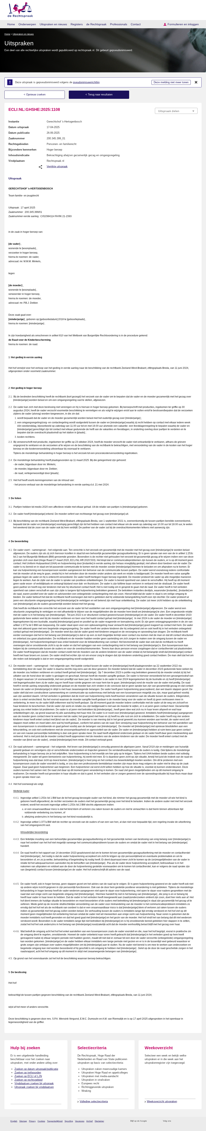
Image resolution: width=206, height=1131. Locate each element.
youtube (195, 1121)
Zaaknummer (16, 138)
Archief (89, 1121)
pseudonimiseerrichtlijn (86, 82)
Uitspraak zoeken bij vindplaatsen (34, 1087)
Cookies (41, 1121)
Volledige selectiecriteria (94, 1101)
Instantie (13, 121)
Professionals (118, 24)
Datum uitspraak (18, 127)
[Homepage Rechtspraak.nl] (18, 9)
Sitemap (23, 1121)
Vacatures (79, 1121)
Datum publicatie (19, 132)
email (156, 1121)
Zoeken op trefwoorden (27, 1072)
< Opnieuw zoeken (34, 94)
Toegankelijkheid (55, 1121)
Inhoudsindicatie (18, 155)
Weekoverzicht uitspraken (162, 1101)
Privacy (32, 1121)
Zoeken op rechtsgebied (28, 1079)
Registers (77, 24)
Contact (136, 24)
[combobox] (176, 110)
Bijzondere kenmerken (22, 149)
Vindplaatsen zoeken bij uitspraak (34, 1083)
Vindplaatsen (16, 160)
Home (11, 24)
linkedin (190, 1121)
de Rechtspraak (96, 24)
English (13, 1121)
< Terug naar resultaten (98, 94)
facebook (180, 1121)
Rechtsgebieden (18, 144)
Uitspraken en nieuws (53, 24)
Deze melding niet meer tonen (171, 82)
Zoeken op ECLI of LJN (28, 1076)
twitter (174, 1121)
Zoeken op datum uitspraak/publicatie (36, 1068)
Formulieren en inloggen (183, 24)
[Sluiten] (196, 82)
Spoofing (69, 1121)
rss (150, 1121)
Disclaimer (99, 1121)
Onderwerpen (27, 24)
